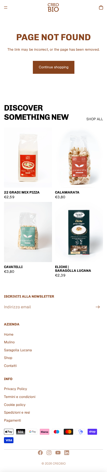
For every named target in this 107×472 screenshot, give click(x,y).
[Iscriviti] (98, 307)
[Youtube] (58, 453)
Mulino (9, 342)
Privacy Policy (15, 389)
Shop (8, 357)
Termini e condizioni (19, 396)
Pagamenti (12, 420)
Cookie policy (15, 404)
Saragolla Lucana (18, 350)
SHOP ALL (94, 119)
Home (8, 334)
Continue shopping (53, 67)
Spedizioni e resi (17, 412)
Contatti (10, 365)
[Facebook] (40, 453)
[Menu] (5, 7)
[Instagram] (49, 453)
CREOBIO (59, 464)
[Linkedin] (67, 453)
